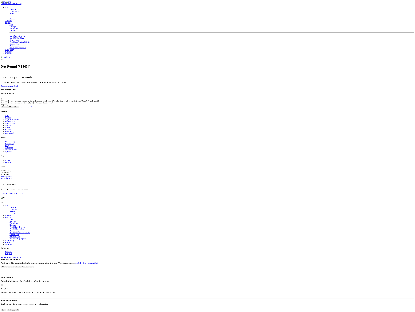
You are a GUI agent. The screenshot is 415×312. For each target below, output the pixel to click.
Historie (12, 13)
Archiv (7, 160)
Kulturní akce (14, 44)
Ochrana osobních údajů (9, 193)
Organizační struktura (12, 120)
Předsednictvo (10, 121)
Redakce (8, 162)
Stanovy (8, 125)
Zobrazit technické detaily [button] (9, 86)
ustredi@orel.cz (6, 177)
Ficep (7, 146)
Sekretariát (8, 244)
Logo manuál (9, 133)
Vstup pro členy (16, 4)
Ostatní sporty (14, 40)
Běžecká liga (9, 144)
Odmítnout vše (6, 267)
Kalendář (8, 52)
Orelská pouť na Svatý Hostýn (20, 42)
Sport (11, 25)
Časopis (12, 19)
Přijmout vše (29, 267)
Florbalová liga (10, 142)
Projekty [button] (8, 23)
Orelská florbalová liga (17, 36)
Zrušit (3, 310)
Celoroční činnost (11, 150)
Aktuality (8, 21)
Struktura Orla (14, 11)
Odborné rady (10, 123)
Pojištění (8, 129)
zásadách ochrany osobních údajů (86, 263)
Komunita (13, 30)
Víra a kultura (14, 28)
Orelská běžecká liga (17, 38)
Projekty (8, 217)
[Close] (2, 202)
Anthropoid (13, 27)
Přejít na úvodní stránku (27, 107)
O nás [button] (7, 7)
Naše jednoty (9, 50)
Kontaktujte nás (6, 178)
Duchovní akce (15, 46)
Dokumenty (9, 131)
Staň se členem (6, 4)
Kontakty (8, 54)
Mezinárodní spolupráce (18, 48)
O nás (7, 116)
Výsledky (8, 151)
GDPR (7, 127)
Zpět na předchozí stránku (10, 107)
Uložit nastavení (12, 310)
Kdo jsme (13, 9)
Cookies (21, 193)
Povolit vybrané (18, 267)
